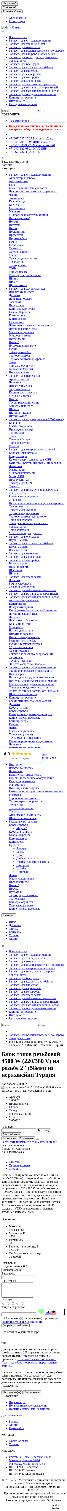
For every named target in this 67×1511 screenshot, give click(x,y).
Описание (15, 1162)
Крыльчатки (16, 322)
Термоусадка (17, 898)
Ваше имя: (8, 1273)
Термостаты (16, 432)
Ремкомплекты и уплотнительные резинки (36, 791)
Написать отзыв (12, 1270)
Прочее (13, 888)
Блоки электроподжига (23, 496)
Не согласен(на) (12, 1392)
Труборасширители (21, 808)
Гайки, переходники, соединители (31, 741)
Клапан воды (17, 201)
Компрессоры (17, 315)
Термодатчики (18, 265)
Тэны (12, 362)
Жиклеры (15, 499)
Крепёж (14, 204)
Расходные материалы (23, 104)
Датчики (14, 295)
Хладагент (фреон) (21, 369)
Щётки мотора (18, 416)
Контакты (15, 932)
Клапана (14, 422)
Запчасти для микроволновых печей (32, 53)
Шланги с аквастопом (23, 694)
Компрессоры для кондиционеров (30, 714)
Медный (21, 828)
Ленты (13, 727)
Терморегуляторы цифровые (27, 359)
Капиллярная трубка (22, 308)
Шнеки (13, 573)
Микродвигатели (20, 335)
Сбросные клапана (21, 647)
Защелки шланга (19, 389)
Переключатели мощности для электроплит (36, 503)
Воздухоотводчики (21, 607)
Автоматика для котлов (24, 600)
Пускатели (16, 891)
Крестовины (17, 208)
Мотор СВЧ (16, 476)
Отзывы (14, 935)
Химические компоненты (25, 814)
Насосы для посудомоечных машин (31, 677)
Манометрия (17, 784)
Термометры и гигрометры (26, 801)
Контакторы (16, 841)
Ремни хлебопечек (20, 583)
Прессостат (16, 235)
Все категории (18, 37)
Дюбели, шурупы (27, 858)
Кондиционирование (22, 97)
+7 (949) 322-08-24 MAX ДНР (28, 148)
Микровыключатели (22, 472)
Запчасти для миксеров (23, 70)
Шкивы (14, 278)
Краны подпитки (20, 623)
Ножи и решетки (19, 566)
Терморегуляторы (20, 355)
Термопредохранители (23, 895)
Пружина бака (18, 238)
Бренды (14, 1421)
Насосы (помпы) (19, 218)
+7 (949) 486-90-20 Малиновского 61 (32, 145)
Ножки (13, 221)
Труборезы (16, 811)
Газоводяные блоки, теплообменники (33, 610)
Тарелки (14, 486)
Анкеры (21, 848)
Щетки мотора (18, 285)
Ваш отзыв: (8, 1280)
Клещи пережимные (22, 781)
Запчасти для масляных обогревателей (33, 87)
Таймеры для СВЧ (20, 483)
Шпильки (22, 871)
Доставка (15, 925)
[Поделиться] (37, 1139)
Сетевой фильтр (19, 251)
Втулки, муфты (18, 540)
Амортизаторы (18, 181)
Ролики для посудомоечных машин (31, 684)
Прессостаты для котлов (24, 637)
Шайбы (21, 868)
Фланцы (14, 446)
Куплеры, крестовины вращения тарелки (35, 462)
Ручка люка (16, 245)
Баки (12, 184)
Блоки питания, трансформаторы (30, 700)
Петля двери (17, 338)
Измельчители (18, 550)
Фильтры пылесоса (21, 405)
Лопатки (14, 580)
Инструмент (17, 100)
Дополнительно (11, 1415)
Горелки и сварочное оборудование (31, 778)
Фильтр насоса (18, 271)
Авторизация (17, 17)
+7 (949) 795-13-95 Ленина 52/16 (29, 141)
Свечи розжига (18, 506)
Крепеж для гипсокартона (33, 861)
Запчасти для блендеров (24, 64)
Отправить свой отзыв (15, 1325)
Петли (13, 228)
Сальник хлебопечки (22, 586)
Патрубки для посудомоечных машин (33, 680)
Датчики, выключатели (24, 613)
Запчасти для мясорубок (24, 77)
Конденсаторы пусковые (24, 717)
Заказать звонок (19, 120)
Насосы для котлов (21, 630)
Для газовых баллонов (23, 620)
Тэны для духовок (20, 519)
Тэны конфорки (19, 529)
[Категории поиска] (2, 31)
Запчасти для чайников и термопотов (32, 84)
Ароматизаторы (19, 379)
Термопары (16, 657)
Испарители (16, 305)
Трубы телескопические (24, 402)
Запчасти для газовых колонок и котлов (34, 90)
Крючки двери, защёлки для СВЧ (30, 459)
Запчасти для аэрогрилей (25, 74)
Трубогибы (16, 804)
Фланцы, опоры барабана (25, 275)
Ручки (13, 348)
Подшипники (17, 231)
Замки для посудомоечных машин (30, 670)
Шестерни (15, 570)
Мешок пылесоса (20, 395)
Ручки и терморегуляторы (25, 643)
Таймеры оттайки (20, 352)
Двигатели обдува (20, 298)
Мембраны (16, 627)
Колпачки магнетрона (23, 452)
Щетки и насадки (20, 412)
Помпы (13, 399)
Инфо (12, 921)
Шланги (14, 281)
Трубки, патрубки (20, 660)
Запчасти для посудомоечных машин (32, 94)
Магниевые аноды (20, 426)
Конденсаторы (18, 456)
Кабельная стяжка (20, 831)
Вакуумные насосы (21, 767)
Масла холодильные (21, 332)
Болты (20, 851)
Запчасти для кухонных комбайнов (31, 67)
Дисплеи (14, 617)
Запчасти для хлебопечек (25, 80)
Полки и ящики (19, 372)
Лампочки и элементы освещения (30, 325)
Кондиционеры (18, 721)
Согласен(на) (32, 1392)
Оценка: (6, 1300)
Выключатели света (21, 291)
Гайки (20, 855)
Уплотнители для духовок (25, 533)
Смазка (13, 255)
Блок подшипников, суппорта (28, 188)
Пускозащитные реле (22, 345)
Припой (14, 342)
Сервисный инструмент (24, 798)
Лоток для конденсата (23, 328)
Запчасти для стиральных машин (30, 40)
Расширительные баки (23, 640)
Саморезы (22, 865)
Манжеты (15, 211)
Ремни (13, 241)
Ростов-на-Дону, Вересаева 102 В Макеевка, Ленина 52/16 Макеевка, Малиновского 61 (30, 1460)
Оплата (13, 928)
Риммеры (15, 794)
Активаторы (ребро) (22, 178)
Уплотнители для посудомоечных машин (35, 690)
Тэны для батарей (20, 439)
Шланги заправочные (22, 818)
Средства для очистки (23, 258)
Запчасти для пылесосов (24, 47)
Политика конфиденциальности (29, 1408)
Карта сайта (16, 1428)
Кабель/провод (18, 710)
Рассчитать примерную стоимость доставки (29, 1141)
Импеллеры (16, 674)
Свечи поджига (19, 650)
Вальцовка (16, 771)
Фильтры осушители (22, 365)
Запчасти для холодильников (27, 43)
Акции (13, 938)
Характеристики (19, 1165)
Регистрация (17, 21)
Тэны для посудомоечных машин (30, 687)
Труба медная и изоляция (25, 737)
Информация (9, 1395)
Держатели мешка (20, 385)
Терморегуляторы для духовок (28, 516)
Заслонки (15, 302)
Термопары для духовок (24, 513)
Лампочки (15, 466)
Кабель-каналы (18, 707)
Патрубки (15, 224)
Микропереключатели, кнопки (28, 214)
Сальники (15, 248)
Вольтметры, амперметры (25, 774)
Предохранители (19, 479)
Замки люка (16, 198)
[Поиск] (43, 111)
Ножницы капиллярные (24, 788)
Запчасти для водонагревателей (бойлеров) (36, 50)
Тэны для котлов (19, 442)
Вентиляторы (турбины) (24, 747)
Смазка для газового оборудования (31, 653)
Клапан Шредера (20, 312)
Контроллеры (17, 318)
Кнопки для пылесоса (23, 392)
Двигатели (16, 382)
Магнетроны (17, 469)
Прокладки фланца (21, 429)
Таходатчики (17, 261)
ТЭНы (13, 268)
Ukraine (13, 1107)
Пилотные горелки (21, 633)
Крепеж (14, 724)
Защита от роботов (13, 1307)
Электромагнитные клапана (27, 664)
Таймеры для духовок (22, 509)
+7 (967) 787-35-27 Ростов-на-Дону (31, 138)
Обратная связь (18, 1440)
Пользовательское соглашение (36, 1359)
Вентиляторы (17, 603)
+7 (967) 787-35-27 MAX (24, 151)
